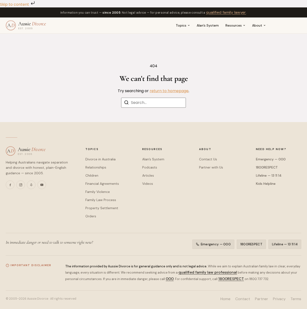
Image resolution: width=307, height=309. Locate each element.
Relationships (95, 167)
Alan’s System (208, 25)
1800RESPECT (267, 167)
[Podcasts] (31, 184)
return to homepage (169, 91)
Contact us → (286, 25)
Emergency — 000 (271, 159)
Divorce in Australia (100, 159)
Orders (90, 216)
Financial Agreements (102, 183)
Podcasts (149, 167)
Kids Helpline (266, 183)
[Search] (126, 103)
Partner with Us (211, 167)
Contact (242, 298)
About (257, 25)
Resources (233, 25)
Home (225, 298)
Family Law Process (100, 200)
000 (170, 278)
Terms (295, 298)
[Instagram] (20, 184)
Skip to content (15, 4)
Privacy (279, 298)
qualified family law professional (207, 272)
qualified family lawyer (226, 12)
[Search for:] (153, 103)
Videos (147, 183)
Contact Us (208, 159)
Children (91, 175)
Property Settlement (101, 208)
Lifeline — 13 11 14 (269, 175)
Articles (148, 175)
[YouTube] (41, 184)
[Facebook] (10, 184)
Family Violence (97, 192)
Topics (181, 25)
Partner (261, 298)
